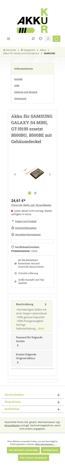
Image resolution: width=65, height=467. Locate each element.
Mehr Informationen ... (45, 444)
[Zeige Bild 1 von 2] (29, 193)
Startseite (10, 49)
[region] (32, 174)
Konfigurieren (50, 450)
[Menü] (8, 39)
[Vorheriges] (15, 174)
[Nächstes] (50, 174)
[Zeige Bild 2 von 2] (35, 193)
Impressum (20, 98)
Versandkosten (12, 425)
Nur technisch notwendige (23, 450)
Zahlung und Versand (25, 91)
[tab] (31, 316)
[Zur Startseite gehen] (32, 20)
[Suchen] (33, 39)
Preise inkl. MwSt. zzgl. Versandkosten (31, 205)
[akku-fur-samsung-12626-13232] (32, 171)
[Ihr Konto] (48, 39)
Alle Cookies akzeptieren (33, 457)
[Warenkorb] (56, 39)
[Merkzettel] (40, 39)
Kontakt (18, 79)
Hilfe (16, 85)
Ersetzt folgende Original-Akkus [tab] (26, 356)
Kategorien (29, 49)
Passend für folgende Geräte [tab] (29, 339)
